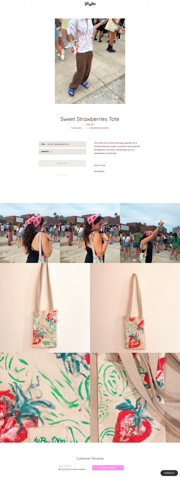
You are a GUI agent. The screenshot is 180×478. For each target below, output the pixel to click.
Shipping (85, 128)
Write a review (108, 467)
